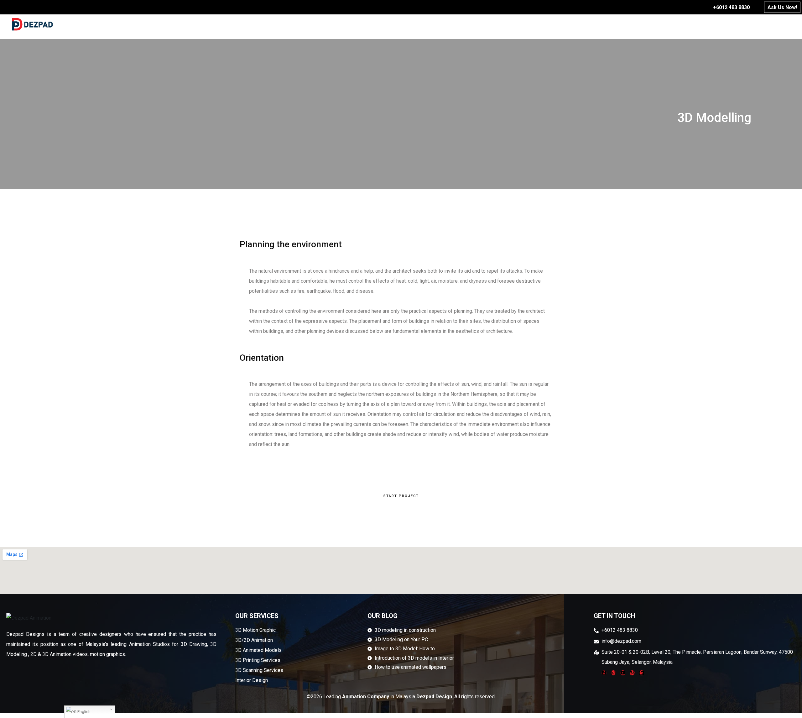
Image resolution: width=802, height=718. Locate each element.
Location (720, 24)
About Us (517, 24)
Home (481, 24)
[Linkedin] (641, 672)
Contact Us (766, 24)
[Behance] (632, 672)
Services (559, 24)
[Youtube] (622, 672)
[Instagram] (613, 672)
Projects (650, 24)
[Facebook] (604, 672)
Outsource (604, 24)
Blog (685, 24)
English (83, 711)
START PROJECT (401, 496)
